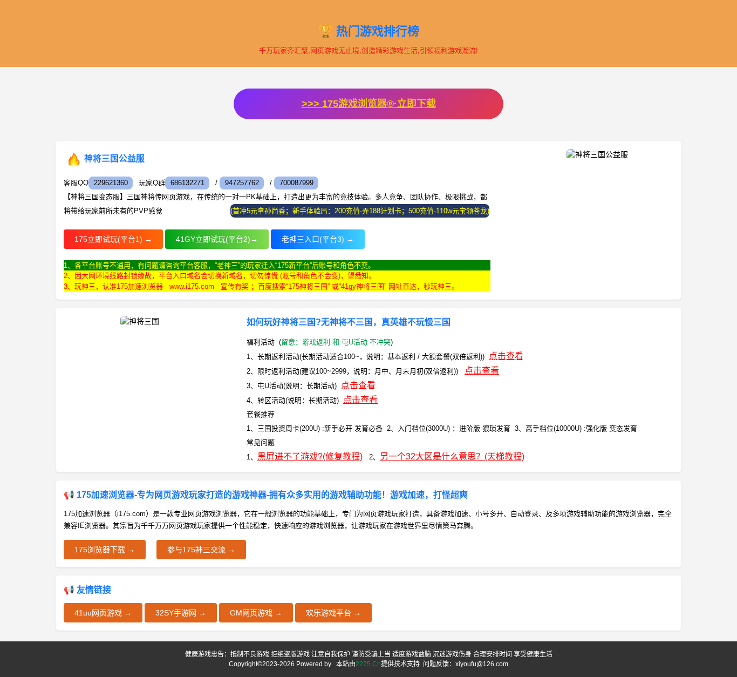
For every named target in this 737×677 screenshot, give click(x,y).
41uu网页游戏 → (103, 612)
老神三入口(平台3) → (318, 239)
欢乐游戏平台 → (333, 612)
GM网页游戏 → (256, 612)
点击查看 (506, 356)
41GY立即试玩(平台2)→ (217, 239)
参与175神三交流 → (201, 549)
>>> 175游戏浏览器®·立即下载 (369, 103)
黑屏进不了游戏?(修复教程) (310, 456)
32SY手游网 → (180, 612)
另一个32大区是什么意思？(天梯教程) (452, 456)
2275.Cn (368, 664)
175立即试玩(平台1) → (113, 239)
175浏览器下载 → (104, 549)
